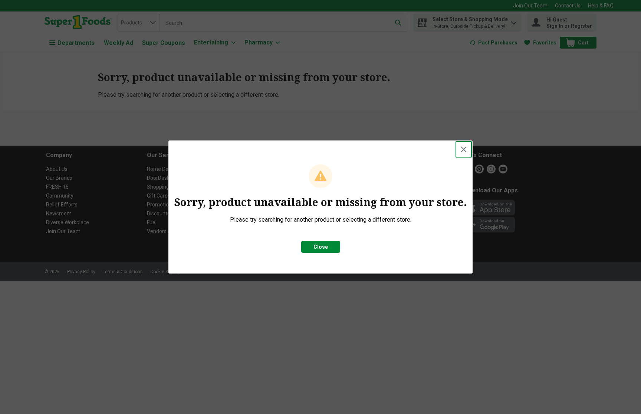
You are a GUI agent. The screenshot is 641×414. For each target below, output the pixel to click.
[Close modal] (464, 149)
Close (320, 247)
